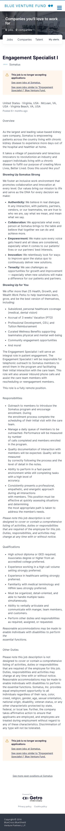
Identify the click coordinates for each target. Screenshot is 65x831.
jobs (10, 39)
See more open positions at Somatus (32, 775)
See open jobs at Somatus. (26, 82)
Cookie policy (40, 806)
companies (25, 39)
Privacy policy (25, 806)
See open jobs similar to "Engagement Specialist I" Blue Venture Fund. (32, 89)
